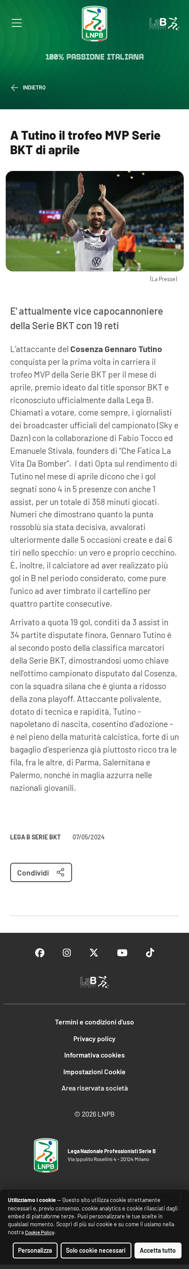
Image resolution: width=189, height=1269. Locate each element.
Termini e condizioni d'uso (94, 1021)
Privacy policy (94, 1038)
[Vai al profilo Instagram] (67, 953)
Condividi (33, 872)
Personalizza (35, 1250)
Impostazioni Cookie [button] (94, 1071)
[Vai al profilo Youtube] (122, 953)
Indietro (34, 87)
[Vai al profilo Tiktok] (150, 953)
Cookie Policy (39, 1232)
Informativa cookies (94, 1054)
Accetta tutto (158, 1250)
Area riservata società (95, 1087)
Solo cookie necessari (96, 1250)
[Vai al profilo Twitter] (94, 953)
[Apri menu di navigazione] (17, 23)
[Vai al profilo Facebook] (40, 953)
